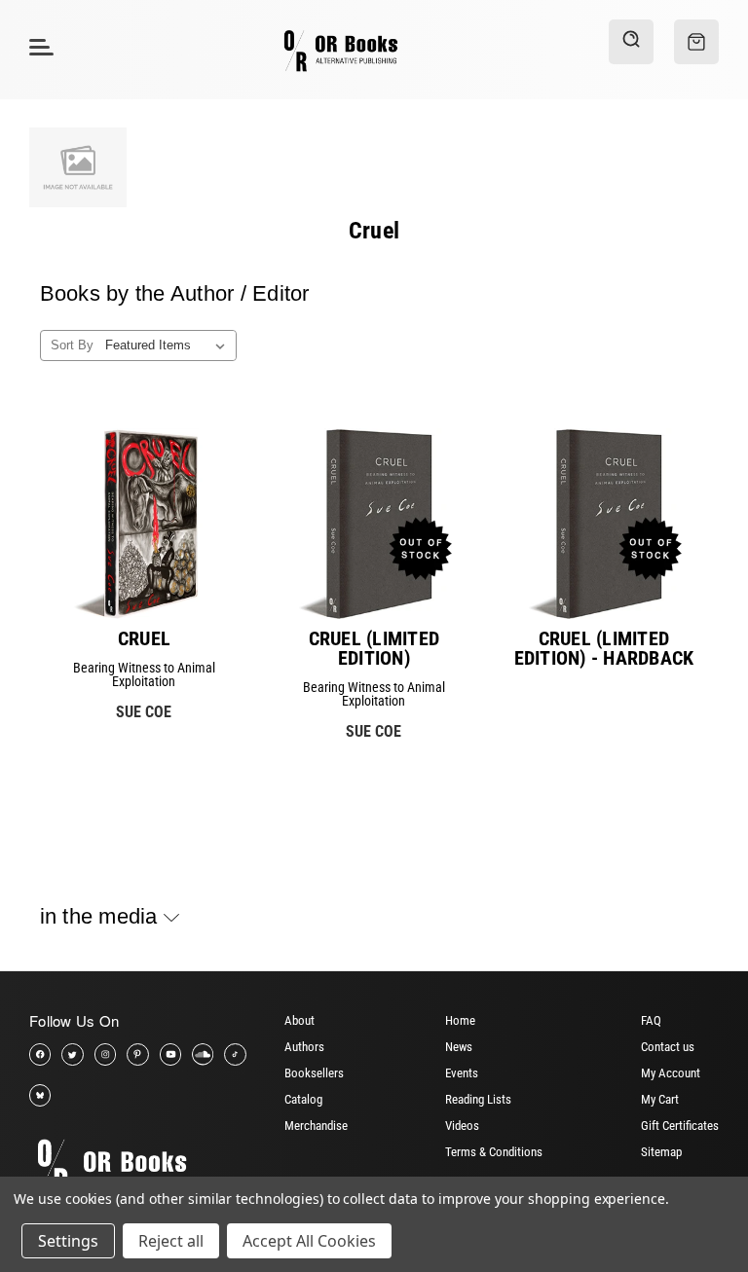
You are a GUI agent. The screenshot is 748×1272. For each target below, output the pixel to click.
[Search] (631, 41)
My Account (670, 1073)
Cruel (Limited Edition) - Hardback (604, 648)
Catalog (303, 1099)
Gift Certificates (680, 1125)
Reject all (171, 1241)
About (299, 1020)
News (458, 1046)
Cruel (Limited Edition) (374, 648)
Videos (462, 1125)
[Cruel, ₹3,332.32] (144, 523)
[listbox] (169, 345)
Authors (304, 1046)
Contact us (667, 1046)
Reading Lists (478, 1099)
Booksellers (314, 1073)
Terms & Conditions (493, 1152)
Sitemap (661, 1152)
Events (461, 1073)
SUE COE (143, 712)
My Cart (660, 1099)
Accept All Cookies (309, 1241)
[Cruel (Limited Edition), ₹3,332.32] (374, 523)
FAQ (651, 1020)
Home (460, 1020)
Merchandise (316, 1125)
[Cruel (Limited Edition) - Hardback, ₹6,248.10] (603, 523)
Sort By (72, 345)
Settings (68, 1241)
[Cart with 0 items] (696, 41)
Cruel (144, 638)
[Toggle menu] (38, 46)
